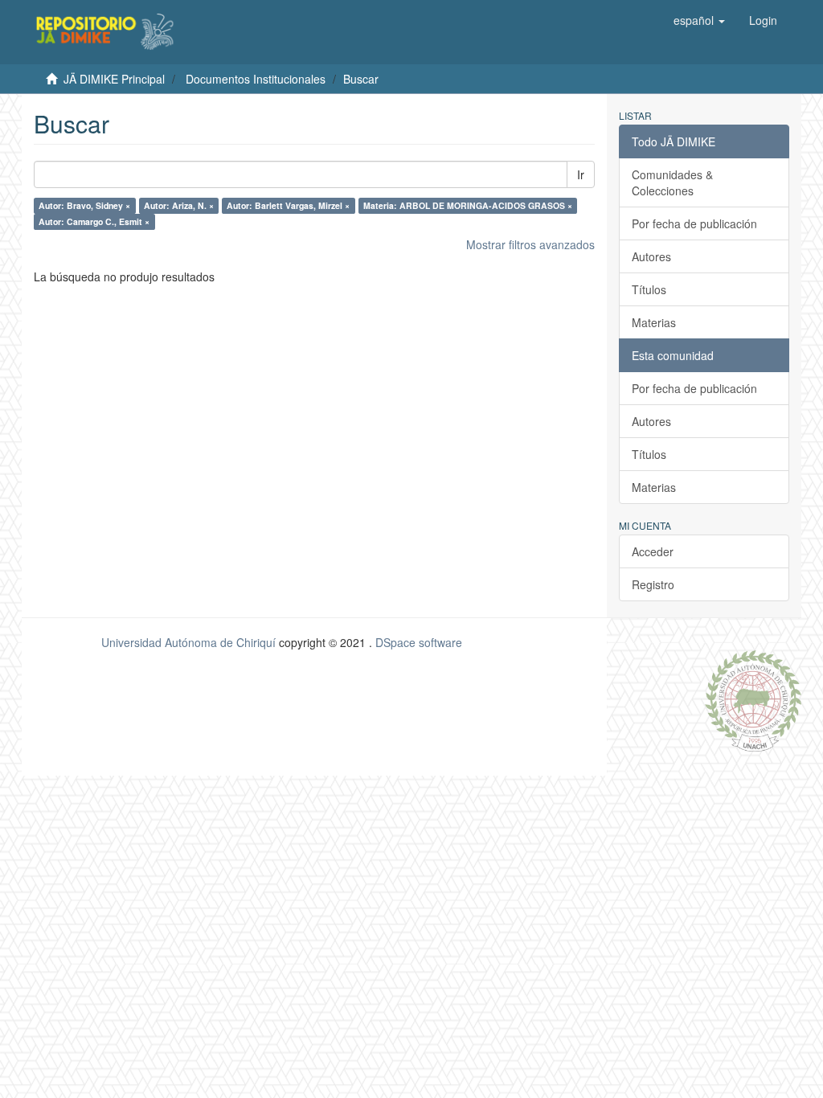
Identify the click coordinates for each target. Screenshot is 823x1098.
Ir (580, 174)
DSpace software (418, 642)
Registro (653, 584)
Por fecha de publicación (694, 223)
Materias (654, 322)
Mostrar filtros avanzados (530, 244)
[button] (699, 20)
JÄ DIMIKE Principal (114, 79)
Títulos (649, 289)
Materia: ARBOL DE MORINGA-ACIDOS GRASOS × (467, 205)
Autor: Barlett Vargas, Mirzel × (288, 205)
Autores (651, 256)
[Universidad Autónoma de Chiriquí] (753, 699)
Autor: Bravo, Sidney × (84, 205)
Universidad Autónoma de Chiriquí (188, 642)
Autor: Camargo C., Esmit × (94, 221)
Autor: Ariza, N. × (179, 205)
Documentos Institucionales (256, 79)
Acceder (653, 551)
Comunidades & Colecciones (672, 182)
